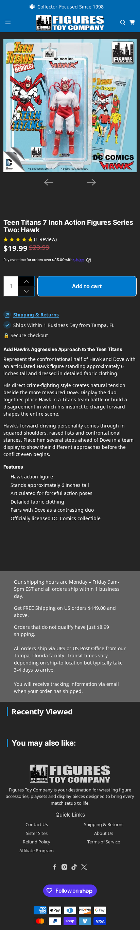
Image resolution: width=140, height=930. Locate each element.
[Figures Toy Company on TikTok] (74, 867)
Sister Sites (37, 833)
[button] (57, 191)
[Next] (91, 182)
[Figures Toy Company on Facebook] (54, 867)
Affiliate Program (36, 850)
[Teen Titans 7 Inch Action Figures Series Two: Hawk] (70, 105)
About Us (103, 833)
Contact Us (36, 824)
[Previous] (48, 182)
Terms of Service (103, 842)
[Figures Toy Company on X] (84, 867)
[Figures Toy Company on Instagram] (64, 867)
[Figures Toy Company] (70, 23)
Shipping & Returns (36, 314)
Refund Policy (36, 842)
